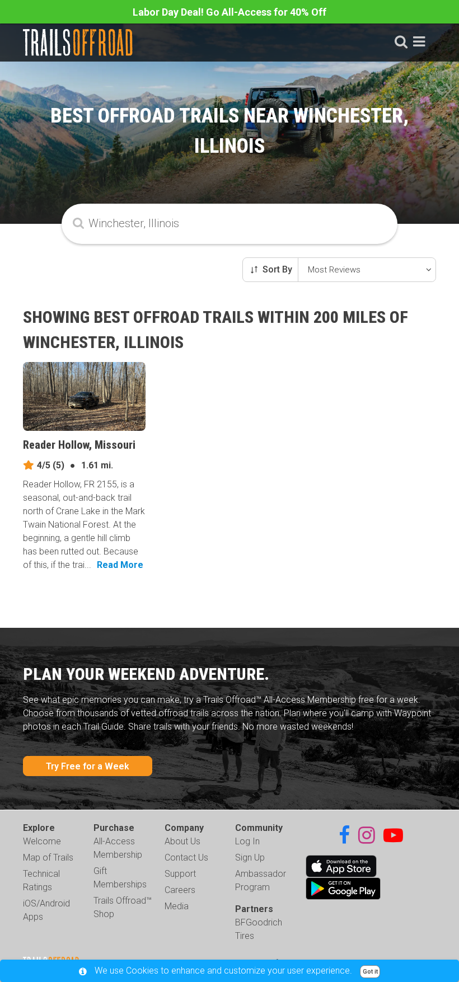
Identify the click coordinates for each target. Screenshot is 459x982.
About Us (182, 841)
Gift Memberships (120, 878)
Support (180, 873)
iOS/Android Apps (46, 910)
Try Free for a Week (87, 766)
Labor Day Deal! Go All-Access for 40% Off (229, 12)
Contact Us (186, 857)
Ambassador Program (260, 880)
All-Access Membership (117, 848)
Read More (120, 565)
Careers (180, 890)
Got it (370, 971)
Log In (247, 841)
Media (177, 906)
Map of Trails (48, 857)
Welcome (42, 841)
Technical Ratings (41, 880)
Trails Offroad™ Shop (122, 907)
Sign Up (250, 857)
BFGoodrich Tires (258, 929)
